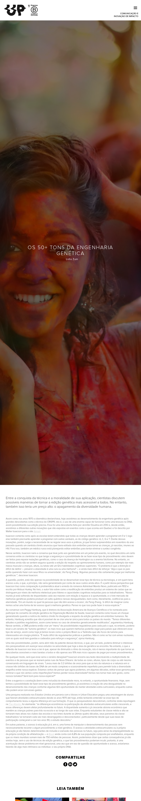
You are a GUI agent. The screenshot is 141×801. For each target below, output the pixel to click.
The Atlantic (15, 704)
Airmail (37, 531)
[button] (134, 7)
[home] (17, 10)
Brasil (51, 734)
